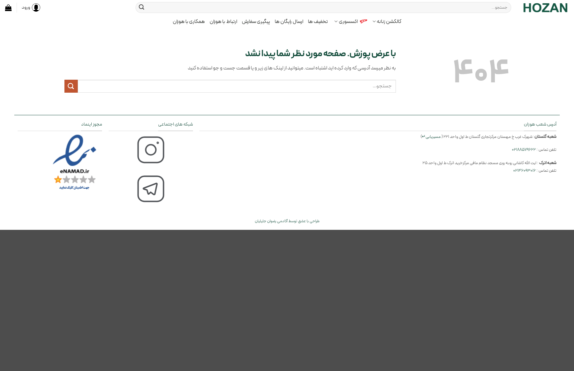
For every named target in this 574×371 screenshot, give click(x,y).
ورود (26, 7)
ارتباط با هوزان (223, 22)
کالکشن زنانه (389, 22)
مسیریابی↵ (431, 137)
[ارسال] (141, 7)
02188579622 (524, 149)
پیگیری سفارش (256, 22)
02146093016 (524, 170)
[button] (8, 7)
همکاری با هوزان (189, 22)
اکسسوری (348, 22)
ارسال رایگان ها (289, 22)
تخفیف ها (318, 22)
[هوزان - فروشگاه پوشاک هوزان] (545, 7)
